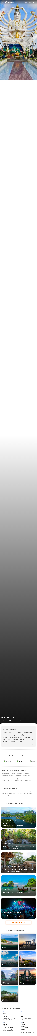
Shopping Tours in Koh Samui (23, 775)
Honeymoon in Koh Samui (25, 780)
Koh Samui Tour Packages (25, 791)
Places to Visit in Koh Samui (9, 791)
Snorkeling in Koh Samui (8, 773)
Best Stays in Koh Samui (24, 793)
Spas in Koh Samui (7, 778)
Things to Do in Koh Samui (9, 793)
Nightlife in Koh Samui (8, 775)
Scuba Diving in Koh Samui (9, 780)
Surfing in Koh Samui (19, 778)
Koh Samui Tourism (7, 796)
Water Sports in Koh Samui (24, 773)
